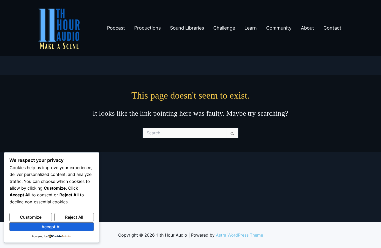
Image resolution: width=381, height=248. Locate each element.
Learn (250, 28)
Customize (30, 217)
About (307, 28)
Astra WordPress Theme (239, 235)
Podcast (116, 28)
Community (279, 28)
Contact (332, 28)
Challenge (224, 28)
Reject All (74, 217)
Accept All (51, 226)
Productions (147, 28)
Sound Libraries (187, 28)
